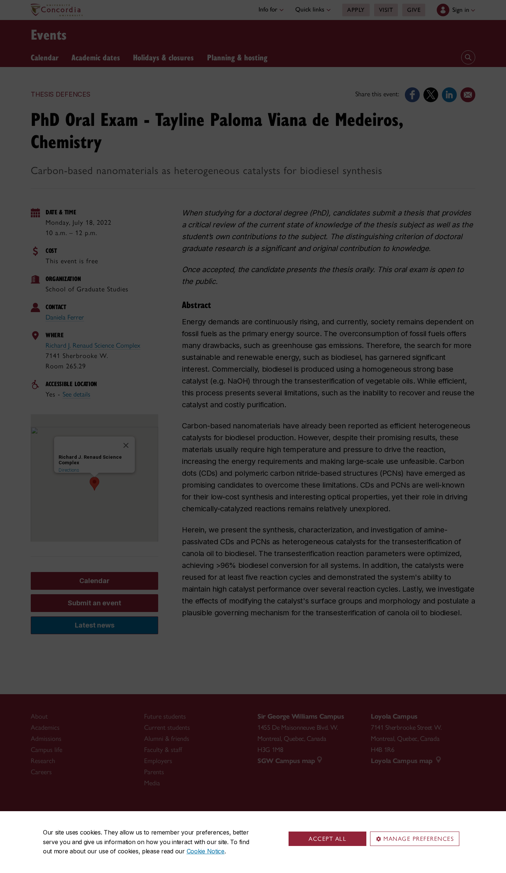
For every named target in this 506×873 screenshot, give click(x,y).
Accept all (327, 838)
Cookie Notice (205, 851)
